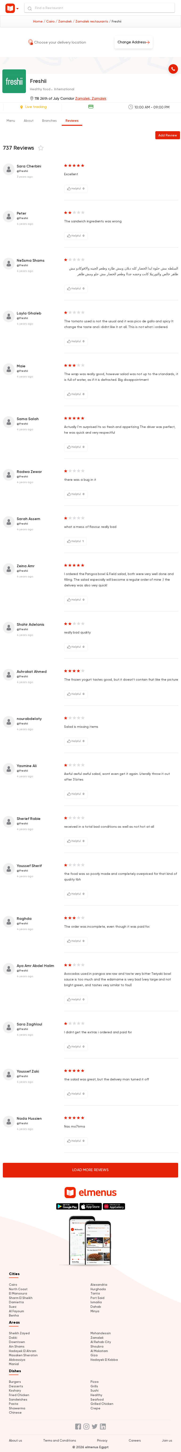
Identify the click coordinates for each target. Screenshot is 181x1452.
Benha (14, 1315)
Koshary (15, 1390)
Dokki (13, 1338)
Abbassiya (17, 1360)
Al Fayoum (16, 1311)
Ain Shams (17, 1346)
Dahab (95, 1306)
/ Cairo (50, 21)
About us (15, 1440)
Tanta (95, 1293)
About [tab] (28, 120)
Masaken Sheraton (23, 1355)
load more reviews (90, 1170)
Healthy (96, 1395)
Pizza (94, 1382)
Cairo (13, 1284)
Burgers (15, 1382)
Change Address (132, 42)
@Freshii (22, 171)
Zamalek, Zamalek (90, 98)
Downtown (17, 1342)
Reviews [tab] (72, 121)
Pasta (13, 1404)
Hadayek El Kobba (104, 1360)
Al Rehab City (100, 1342)
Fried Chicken (19, 1395)
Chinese (15, 1412)
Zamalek (97, 1338)
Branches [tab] (49, 120)
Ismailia (96, 1302)
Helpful (77, 188)
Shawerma (17, 1408)
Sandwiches (18, 1399)
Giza (94, 1355)
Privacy (102, 1440)
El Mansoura (18, 1293)
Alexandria (98, 1284)
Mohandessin (100, 1333)
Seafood (97, 1399)
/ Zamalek (64, 21)
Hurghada (98, 1289)
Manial (14, 1364)
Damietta (16, 1302)
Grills (94, 1386)
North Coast (18, 1289)
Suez (12, 1306)
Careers (135, 1440)
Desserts (16, 1386)
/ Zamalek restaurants (91, 21)
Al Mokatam (99, 1351)
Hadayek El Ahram (22, 1351)
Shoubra (96, 1346)
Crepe (95, 1408)
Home (38, 21)
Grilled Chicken (101, 1404)
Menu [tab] (11, 120)
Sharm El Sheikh (21, 1298)
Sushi (94, 1390)
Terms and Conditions (59, 1440)
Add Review (167, 135)
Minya (94, 1311)
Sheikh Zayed (19, 1333)
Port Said (97, 1298)
